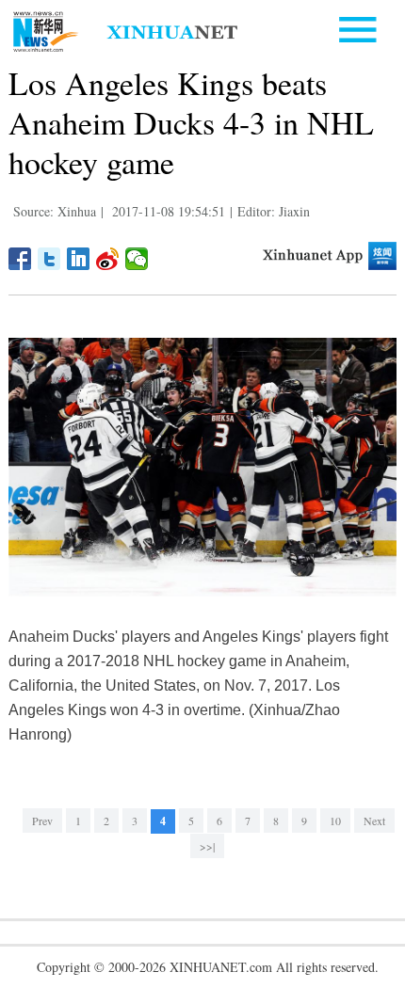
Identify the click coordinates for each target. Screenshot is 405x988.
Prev (42, 820)
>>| (207, 845)
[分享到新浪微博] (108, 258)
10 (335, 820)
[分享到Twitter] (49, 258)
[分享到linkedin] (78, 258)
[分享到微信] (137, 258)
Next (374, 820)
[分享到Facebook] (20, 258)
